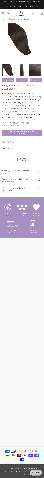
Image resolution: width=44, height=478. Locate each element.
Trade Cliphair (24, 475)
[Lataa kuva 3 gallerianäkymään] (35, 70)
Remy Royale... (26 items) (19, 19)
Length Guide (8, 80)
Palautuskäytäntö (15, 468)
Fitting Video (35, 80)
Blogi (7, 437)
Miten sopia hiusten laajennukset (19, 415)
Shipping (5, 126)
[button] (2, 13)
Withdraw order (11, 388)
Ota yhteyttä (10, 343)
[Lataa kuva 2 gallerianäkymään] (22, 70)
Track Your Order (12, 383)
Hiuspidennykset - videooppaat (19, 426)
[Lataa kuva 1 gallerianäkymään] (8, 70)
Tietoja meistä (11, 360)
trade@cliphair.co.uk (14, 293)
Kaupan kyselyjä (12, 366)
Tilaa (22, 262)
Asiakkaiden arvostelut (15, 377)
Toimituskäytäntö (22, 472)
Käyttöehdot (9, 472)
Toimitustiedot (11, 349)
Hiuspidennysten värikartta (16, 404)
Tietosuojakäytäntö (31, 468)
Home (4, 19)
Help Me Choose (12, 409)
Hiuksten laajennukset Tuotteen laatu (21, 420)
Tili (6, 332)
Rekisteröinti (10, 338)
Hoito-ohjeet (10, 432)
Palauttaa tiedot (12, 354)
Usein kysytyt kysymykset (16, 371)
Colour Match (22, 80)
